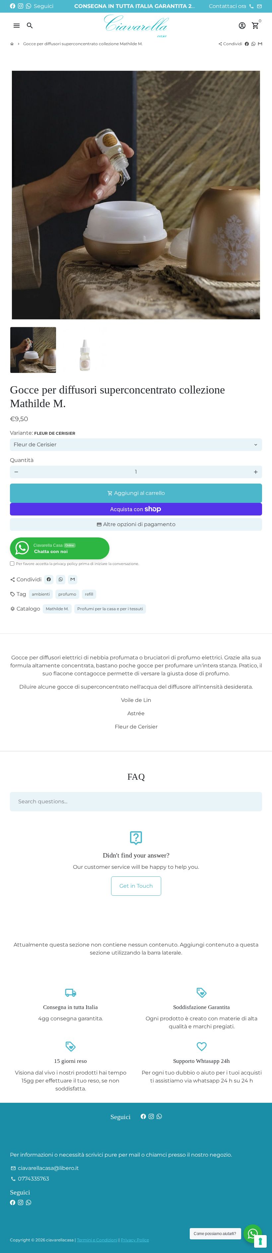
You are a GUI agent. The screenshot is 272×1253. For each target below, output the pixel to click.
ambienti (41, 594)
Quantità (22, 460)
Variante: (42, 433)
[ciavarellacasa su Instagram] (20, 6)
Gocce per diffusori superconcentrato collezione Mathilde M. (83, 43)
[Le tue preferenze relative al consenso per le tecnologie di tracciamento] (260, 1241)
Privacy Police (135, 1239)
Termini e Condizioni (97, 1239)
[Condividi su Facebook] (247, 43)
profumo (67, 594)
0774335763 (30, 1179)
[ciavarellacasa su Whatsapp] (28, 6)
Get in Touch (136, 886)
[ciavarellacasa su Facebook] (12, 6)
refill (89, 594)
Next (253, 195)
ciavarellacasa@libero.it (45, 1168)
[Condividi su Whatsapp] (253, 43)
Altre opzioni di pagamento (139, 524)
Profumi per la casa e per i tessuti (110, 608)
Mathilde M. (57, 608)
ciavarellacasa (60, 1239)
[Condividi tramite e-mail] (260, 43)
